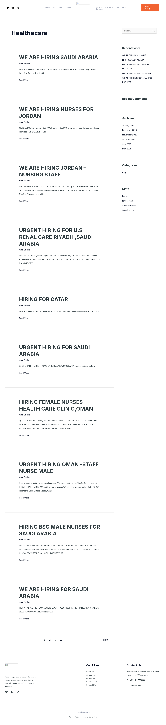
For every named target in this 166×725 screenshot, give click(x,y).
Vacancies (57, 8)
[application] (112, 7)
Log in (124, 196)
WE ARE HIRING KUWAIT (134, 55)
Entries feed (127, 200)
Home (47, 8)
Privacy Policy (73, 717)
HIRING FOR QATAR (43, 299)
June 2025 (126, 144)
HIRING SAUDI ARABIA (133, 60)
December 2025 (129, 130)
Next (107, 639)
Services (120, 7)
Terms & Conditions (89, 717)
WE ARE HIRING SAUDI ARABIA (58, 57)
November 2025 (129, 134)
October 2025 (128, 139)
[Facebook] (13, 8)
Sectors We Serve (103, 7)
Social (68, 8)
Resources (90, 678)
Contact (99, 9)
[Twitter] (8, 8)
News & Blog (91, 681)
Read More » (24, 79)
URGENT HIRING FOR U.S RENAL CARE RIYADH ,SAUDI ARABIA (56, 237)
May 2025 (126, 148)
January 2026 (128, 125)
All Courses (91, 675)
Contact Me (91, 685)
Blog (124, 172)
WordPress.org (129, 210)
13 (61, 639)
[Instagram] (17, 8)
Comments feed (129, 205)
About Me (90, 671)
